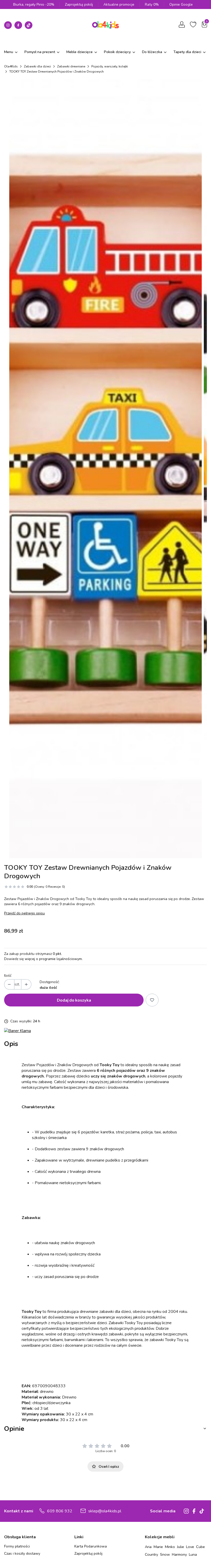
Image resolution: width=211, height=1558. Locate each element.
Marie (158, 1546)
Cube (200, 1546)
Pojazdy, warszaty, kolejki (109, 66)
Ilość (7, 975)
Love (190, 1546)
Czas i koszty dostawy (22, 1553)
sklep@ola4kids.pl (104, 1511)
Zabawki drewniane (71, 66)
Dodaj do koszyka (74, 999)
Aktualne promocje (118, 4)
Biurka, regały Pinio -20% (33, 4)
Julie (180, 1546)
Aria (148, 1546)
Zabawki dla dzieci (37, 66)
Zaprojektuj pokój (79, 4)
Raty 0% (152, 4)
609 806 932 (59, 1511)
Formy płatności (17, 1546)
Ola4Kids (11, 66)
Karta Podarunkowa (90, 1546)
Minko (170, 1546)
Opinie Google (181, 4)
